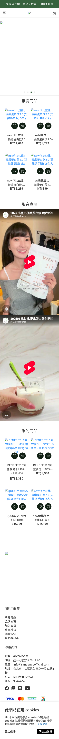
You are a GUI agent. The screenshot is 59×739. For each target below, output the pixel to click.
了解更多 (42, 724)
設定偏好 (10, 731)
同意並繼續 (45, 731)
